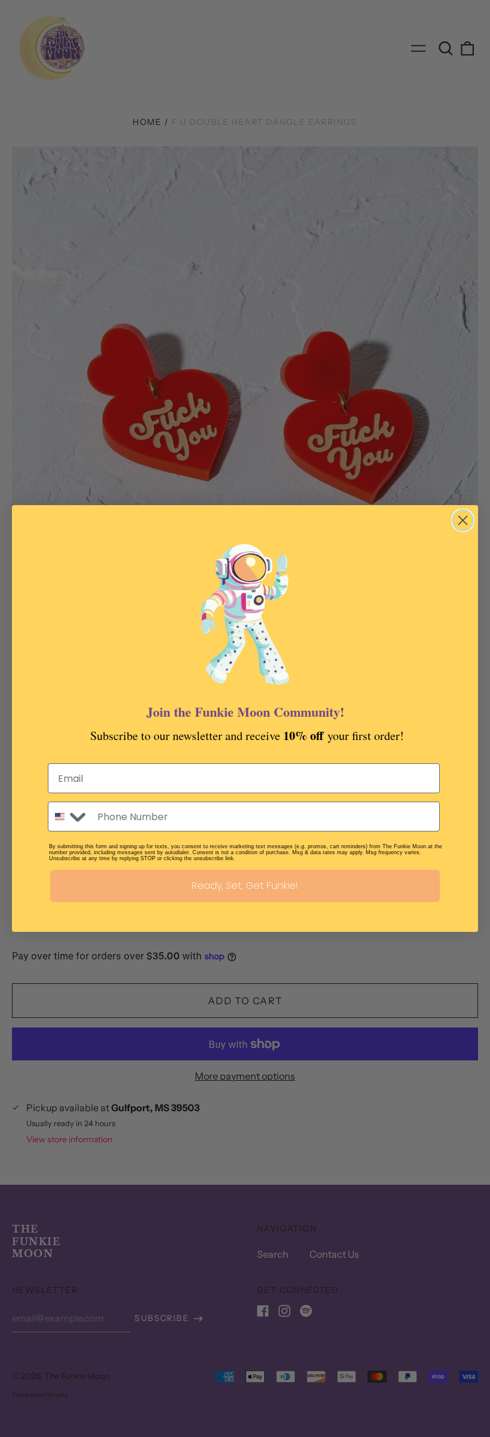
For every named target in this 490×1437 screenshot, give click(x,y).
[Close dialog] (462, 520)
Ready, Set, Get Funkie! (245, 885)
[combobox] (69, 816)
